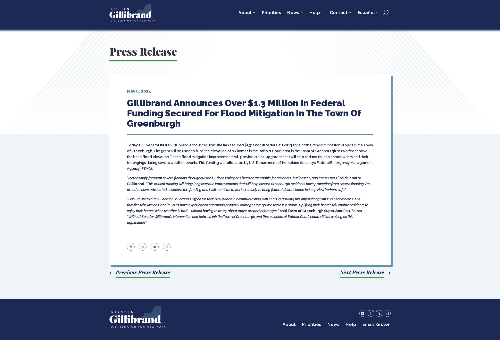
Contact (338, 13)
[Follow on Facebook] (371, 313)
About (245, 13)
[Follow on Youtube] (362, 313)
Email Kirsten (376, 325)
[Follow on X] (379, 313)
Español (366, 13)
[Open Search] (385, 13)
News (293, 13)
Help (314, 13)
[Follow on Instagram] (387, 313)
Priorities (271, 13)
